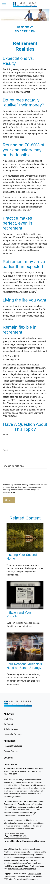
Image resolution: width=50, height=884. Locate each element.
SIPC (12, 807)
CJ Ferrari (8, 724)
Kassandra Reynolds (13, 734)
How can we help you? (13, 466)
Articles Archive (10, 751)
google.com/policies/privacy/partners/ (19, 863)
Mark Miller (9, 719)
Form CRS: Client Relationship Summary (24, 841)
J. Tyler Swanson (11, 729)
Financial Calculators (13, 746)
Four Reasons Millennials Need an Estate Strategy (24, 666)
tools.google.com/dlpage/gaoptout (22, 869)
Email (5, 450)
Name (5, 434)
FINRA (6, 807)
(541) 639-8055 (10, 774)
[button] (9, 714)
